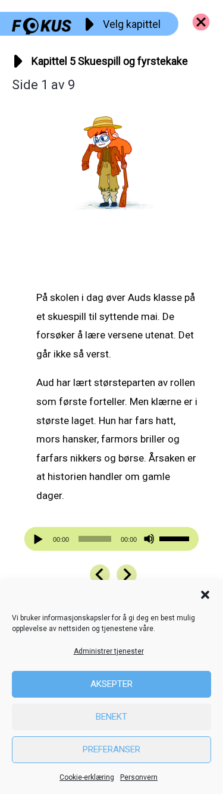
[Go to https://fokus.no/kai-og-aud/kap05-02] (127, 574)
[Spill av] (40, 539)
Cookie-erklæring (86, 777)
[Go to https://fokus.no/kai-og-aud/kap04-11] (100, 574)
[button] (205, 595)
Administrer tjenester (109, 651)
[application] (111, 539)
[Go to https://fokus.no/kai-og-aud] (201, 22)
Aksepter (111, 684)
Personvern (139, 777)
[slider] (176, 537)
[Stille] (149, 539)
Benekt (111, 716)
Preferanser (111, 749)
